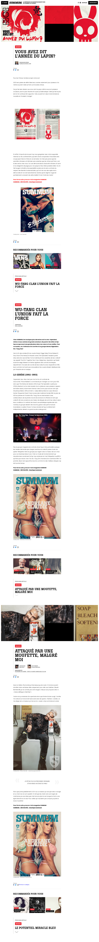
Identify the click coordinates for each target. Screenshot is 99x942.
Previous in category (24, 884)
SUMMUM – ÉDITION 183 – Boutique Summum (27, 182)
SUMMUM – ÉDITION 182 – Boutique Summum (27, 470)
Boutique (84, 2)
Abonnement (93, 2)
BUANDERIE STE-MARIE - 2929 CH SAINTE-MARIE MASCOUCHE (30, 671)
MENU (5, 2)
